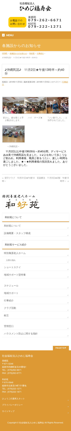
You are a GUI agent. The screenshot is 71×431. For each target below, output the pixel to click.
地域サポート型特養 (15, 274)
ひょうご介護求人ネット (13, 398)
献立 (6, 315)
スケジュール (11, 285)
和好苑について (12, 225)
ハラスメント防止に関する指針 (21, 333)
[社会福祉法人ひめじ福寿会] (35, 8)
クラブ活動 (10, 307)
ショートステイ (12, 267)
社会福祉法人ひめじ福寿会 (31, 422)
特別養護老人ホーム (15, 253)
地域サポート (11, 293)
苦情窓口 (9, 326)
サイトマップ (8, 411)
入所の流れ (11, 260)
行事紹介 (9, 300)
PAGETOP (60, 348)
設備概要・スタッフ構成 (17, 233)
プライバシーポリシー (12, 404)
